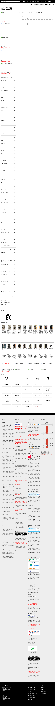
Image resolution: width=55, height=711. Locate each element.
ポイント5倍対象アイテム (5, 302)
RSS (29, 699)
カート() (51, 1)
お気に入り (45, 1)
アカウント (27, 1)
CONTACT (49, 9)
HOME (2, 4)
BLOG (33, 9)
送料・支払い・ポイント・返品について (22, 4)
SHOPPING (25, 9)
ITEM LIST (12, 4)
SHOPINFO (41, 9)
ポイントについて (4, 300)
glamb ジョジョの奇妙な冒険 (6, 73)
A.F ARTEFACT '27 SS (5, 33)
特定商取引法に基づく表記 (32, 693)
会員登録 (33, 1)
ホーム (29, 685)
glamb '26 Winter (5, 61)
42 (44, 18)
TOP (17, 9)
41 (41, 18)
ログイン (38, 1)
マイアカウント (43, 685)
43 (47, 18)
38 (33, 18)
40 (39, 18)
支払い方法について (31, 687)
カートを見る (43, 691)
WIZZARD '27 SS (5, 47)
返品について (3, 304)
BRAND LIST (7, 4)
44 (49, 18)
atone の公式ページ (33, 552)
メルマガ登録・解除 (35, 4)
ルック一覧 (3, 35)
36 (28, 18)
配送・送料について (31, 689)
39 (36, 18)
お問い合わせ (42, 4)
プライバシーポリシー (32, 695)
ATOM (31, 699)
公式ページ (34, 520)
